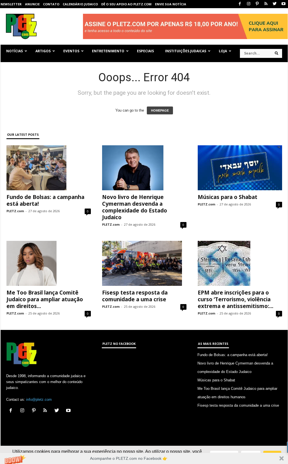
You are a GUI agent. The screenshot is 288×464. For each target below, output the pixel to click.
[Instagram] (248, 4)
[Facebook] (240, 4)
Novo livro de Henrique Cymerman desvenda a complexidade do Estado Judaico (134, 207)
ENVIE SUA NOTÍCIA (170, 4)
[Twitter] (274, 4)
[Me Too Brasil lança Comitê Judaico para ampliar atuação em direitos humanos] (48, 263)
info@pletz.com (39, 399)
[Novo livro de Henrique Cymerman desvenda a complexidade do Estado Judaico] (144, 167)
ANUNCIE (32, 4)
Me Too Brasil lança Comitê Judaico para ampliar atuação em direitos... (44, 299)
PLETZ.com (15, 211)
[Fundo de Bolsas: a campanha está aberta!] (48, 167)
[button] (144, 458)
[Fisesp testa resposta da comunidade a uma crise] (144, 263)
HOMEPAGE (160, 110)
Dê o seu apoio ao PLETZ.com (126, 4)
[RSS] (266, 4)
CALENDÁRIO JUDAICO (80, 4)
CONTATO (51, 4)
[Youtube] (283, 4)
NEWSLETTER (11, 4)
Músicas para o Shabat (227, 197)
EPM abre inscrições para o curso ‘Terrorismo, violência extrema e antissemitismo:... (235, 299)
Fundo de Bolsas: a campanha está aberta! (45, 200)
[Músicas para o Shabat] (240, 167)
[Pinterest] (257, 4)
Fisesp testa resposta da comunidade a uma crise (135, 296)
